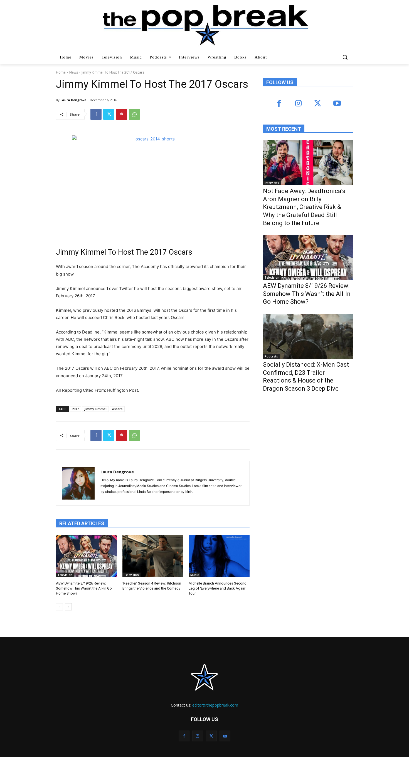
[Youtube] (337, 104)
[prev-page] (59, 606)
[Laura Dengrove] (78, 483)
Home (61, 72)
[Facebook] (96, 114)
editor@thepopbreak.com (215, 705)
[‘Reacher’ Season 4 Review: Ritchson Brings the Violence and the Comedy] (152, 556)
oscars (117, 409)
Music (194, 575)
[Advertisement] (304, 442)
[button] (345, 57)
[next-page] (68, 606)
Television (65, 575)
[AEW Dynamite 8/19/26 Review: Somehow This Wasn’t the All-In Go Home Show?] (86, 556)
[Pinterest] (121, 114)
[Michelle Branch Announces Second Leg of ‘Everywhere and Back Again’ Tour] (219, 556)
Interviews (272, 183)
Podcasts (271, 356)
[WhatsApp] (134, 114)
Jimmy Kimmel (95, 409)
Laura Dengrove (73, 100)
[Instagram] (298, 104)
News (73, 72)
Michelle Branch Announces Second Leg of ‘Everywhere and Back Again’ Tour (218, 588)
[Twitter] (108, 114)
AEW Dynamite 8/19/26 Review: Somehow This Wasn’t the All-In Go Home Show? (84, 588)
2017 (75, 409)
